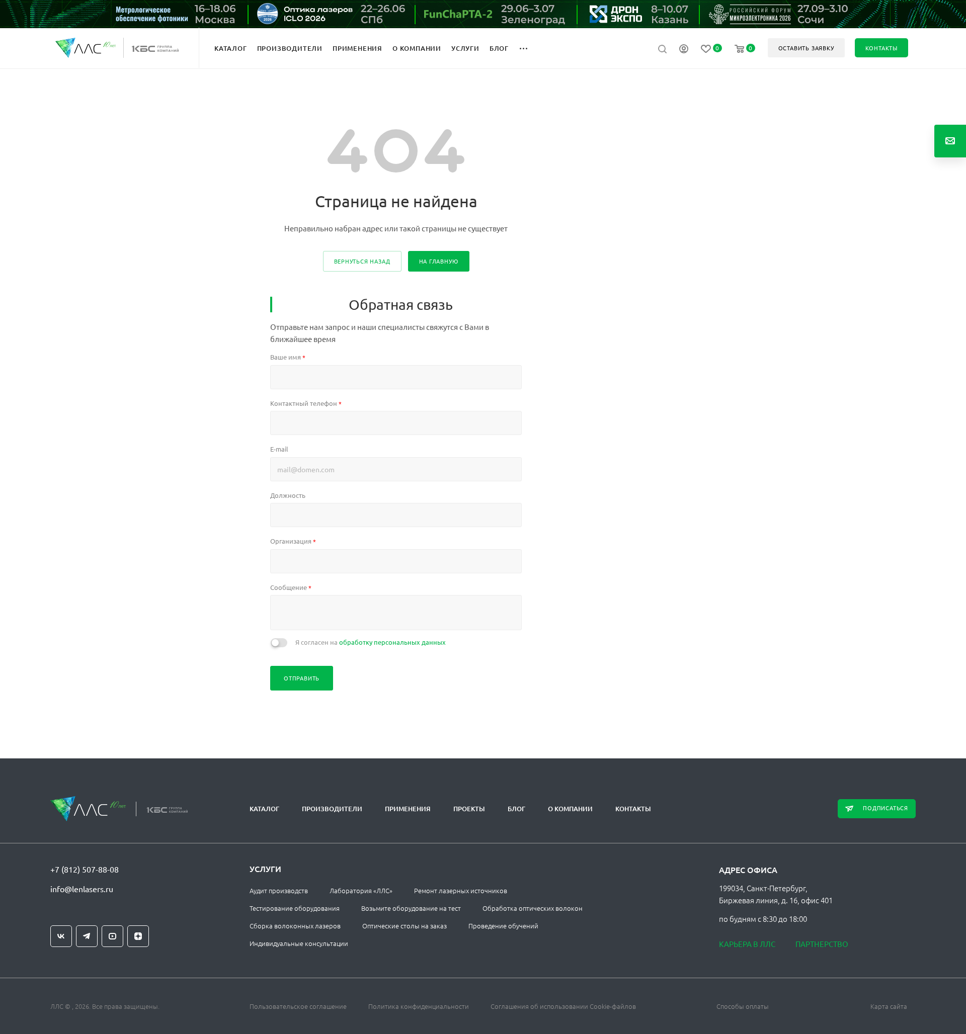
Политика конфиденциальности (418, 1006)
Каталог (264, 808)
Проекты (469, 808)
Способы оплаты (742, 1006)
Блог (516, 808)
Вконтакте (61, 936)
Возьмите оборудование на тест (411, 908)
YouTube (112, 936)
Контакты (633, 808)
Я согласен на (370, 642)
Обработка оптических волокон (532, 908)
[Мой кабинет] (683, 50)
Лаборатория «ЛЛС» (361, 890)
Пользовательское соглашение (298, 1006)
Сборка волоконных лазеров (295, 925)
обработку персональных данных (392, 642)
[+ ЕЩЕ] (529, 47)
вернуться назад (362, 261)
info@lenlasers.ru (81, 889)
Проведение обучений (503, 925)
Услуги (265, 869)
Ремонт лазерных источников (460, 890)
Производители (332, 808)
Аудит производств (279, 890)
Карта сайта (888, 1006)
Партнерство (821, 944)
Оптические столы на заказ (404, 925)
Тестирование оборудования (295, 908)
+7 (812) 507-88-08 (84, 869)
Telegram (87, 936)
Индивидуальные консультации (299, 943)
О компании (570, 808)
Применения (408, 808)
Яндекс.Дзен (138, 936)
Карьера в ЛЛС (747, 944)
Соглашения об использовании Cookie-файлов (563, 1006)
